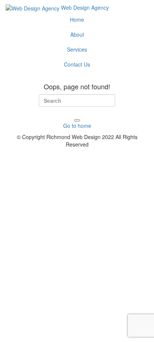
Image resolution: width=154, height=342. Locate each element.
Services (77, 49)
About (77, 34)
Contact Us (77, 64)
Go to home (77, 125)
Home (77, 19)
